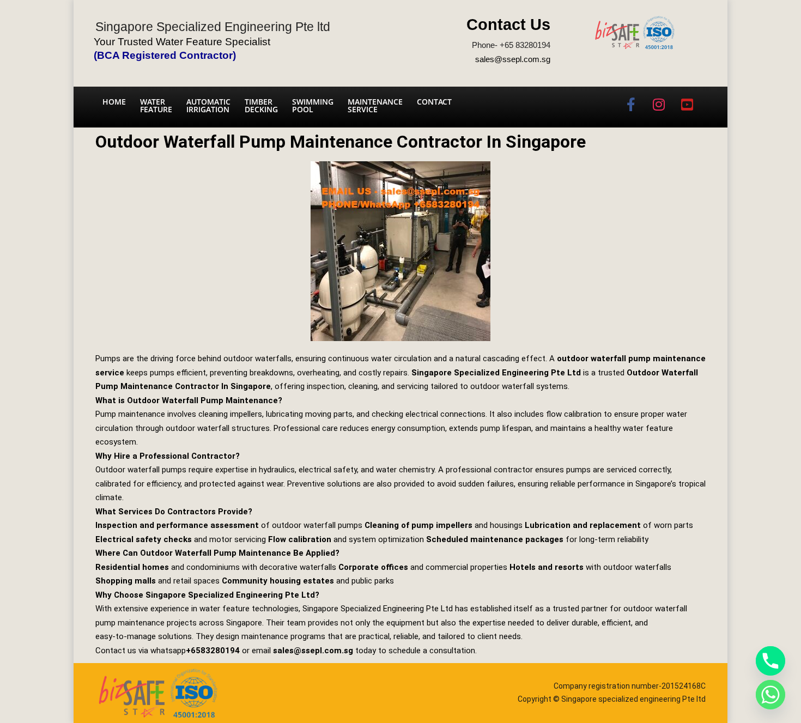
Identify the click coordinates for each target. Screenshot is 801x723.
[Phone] (770, 661)
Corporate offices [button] (373, 567)
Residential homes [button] (132, 567)
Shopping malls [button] (125, 581)
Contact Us (508, 24)
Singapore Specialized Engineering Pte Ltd (496, 373)
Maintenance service (375, 105)
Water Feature (156, 105)
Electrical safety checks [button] (143, 539)
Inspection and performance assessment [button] (177, 525)
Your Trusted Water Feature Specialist (182, 41)
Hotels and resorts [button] (546, 567)
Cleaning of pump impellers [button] (418, 525)
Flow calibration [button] (299, 539)
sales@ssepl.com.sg (512, 59)
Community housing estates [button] (278, 581)
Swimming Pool (312, 105)
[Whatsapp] (770, 694)
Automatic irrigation (208, 105)
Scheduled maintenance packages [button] (494, 539)
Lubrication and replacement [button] (583, 525)
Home (114, 101)
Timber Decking (261, 105)
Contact (434, 101)
